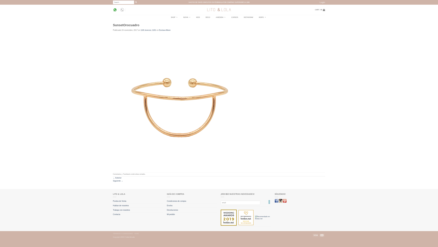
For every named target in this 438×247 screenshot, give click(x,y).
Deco (208, 17)
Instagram (248, 17)
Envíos (169, 206)
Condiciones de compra (176, 201)
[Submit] (136, 2)
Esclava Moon (165, 30)
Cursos (234, 17)
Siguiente (118, 181)
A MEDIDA (219, 17)
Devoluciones (172, 210)
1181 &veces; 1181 (148, 30)
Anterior (117, 178)
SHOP (173, 17)
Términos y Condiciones (123, 233)
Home (136, 233)
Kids (198, 17)
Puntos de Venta (119, 201)
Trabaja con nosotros (121, 210)
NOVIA (185, 17)
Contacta (116, 214)
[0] (229, 217)
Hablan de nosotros (121, 206)
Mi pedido (171, 214)
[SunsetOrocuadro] (180, 102)
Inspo (261, 17)
